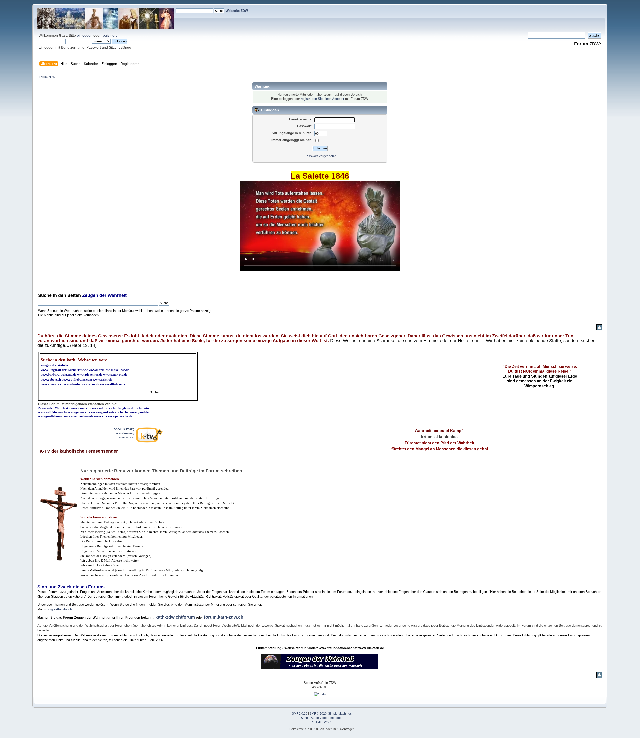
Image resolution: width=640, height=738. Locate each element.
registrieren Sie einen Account (322, 99)
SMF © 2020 (318, 713)
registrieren (111, 35)
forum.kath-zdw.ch (224, 617)
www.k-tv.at (126, 437)
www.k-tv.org (125, 433)
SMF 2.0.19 (300, 713)
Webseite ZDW (237, 11)
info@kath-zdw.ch (58, 609)
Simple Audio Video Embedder (322, 717)
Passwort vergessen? (320, 156)
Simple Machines (340, 713)
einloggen (84, 35)
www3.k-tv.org (124, 429)
